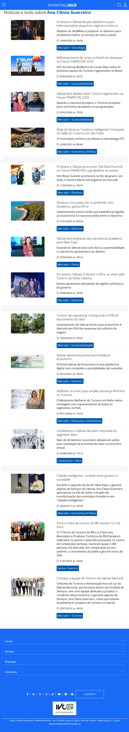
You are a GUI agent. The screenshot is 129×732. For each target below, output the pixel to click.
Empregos (10, 661)
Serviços (9, 651)
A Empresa (11, 672)
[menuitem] (64, 639)
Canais (8, 641)
